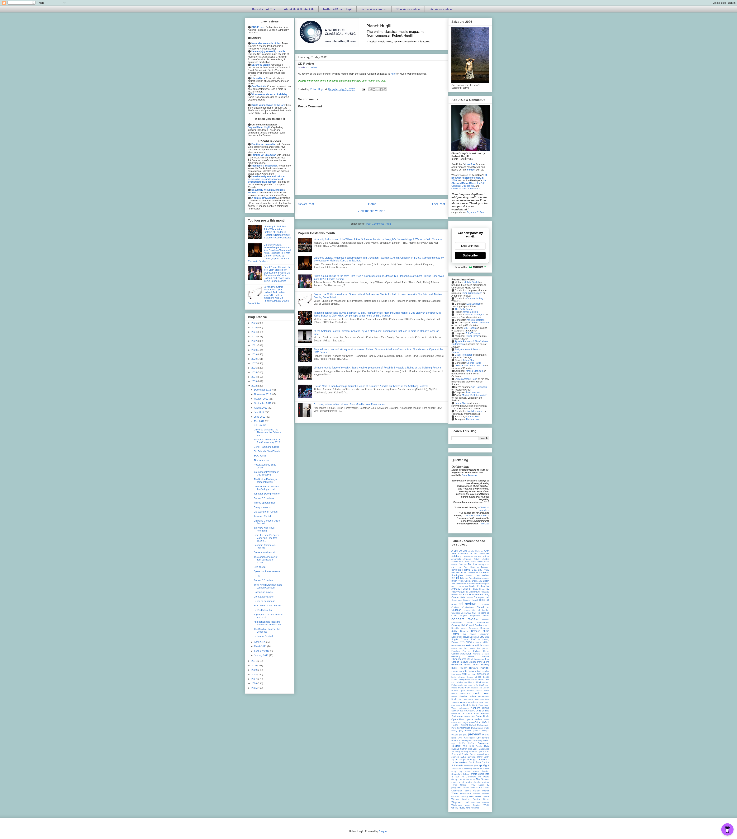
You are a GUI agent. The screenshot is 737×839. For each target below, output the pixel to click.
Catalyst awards (262, 507)
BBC (474, 570)
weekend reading (459, 796)
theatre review (481, 782)
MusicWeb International (476, 515)
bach (461, 562)
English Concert (460, 639)
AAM (486, 551)
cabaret (469, 597)
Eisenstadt (474, 637)
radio (453, 738)
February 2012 (262, 651)
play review (465, 730)
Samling (464, 751)
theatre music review (461, 782)
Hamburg (473, 668)
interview (468, 671)
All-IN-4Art (468, 556)
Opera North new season (267, 571)
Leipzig (461, 679)
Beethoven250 (475, 573)
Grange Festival (459, 662)
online (454, 713)
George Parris (473, 363)
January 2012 (261, 655)
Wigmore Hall (460, 802)
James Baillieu (470, 312)
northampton (463, 708)
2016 (254, 368)
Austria (486, 559)
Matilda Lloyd (473, 419)
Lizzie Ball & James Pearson (470, 365)
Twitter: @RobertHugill (337, 9)
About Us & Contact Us (299, 9)
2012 (254, 386)
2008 (254, 674)
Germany (455, 656)
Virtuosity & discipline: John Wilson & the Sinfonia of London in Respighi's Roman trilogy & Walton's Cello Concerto (378, 239)
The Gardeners (468, 777)
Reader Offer (474, 738)
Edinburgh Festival (460, 637)
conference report (462, 622)
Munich (486, 688)
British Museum (482, 578)
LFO (453, 682)
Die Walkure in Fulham (266, 511)
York (468, 808)
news (463, 702)
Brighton (464, 578)
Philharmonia (477, 728)
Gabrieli (455, 654)
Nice (481, 702)
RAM (459, 738)
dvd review (469, 634)
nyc (461, 711)
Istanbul (485, 671)
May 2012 (259, 421)
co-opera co (483, 613)
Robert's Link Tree (264, 9)
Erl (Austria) (483, 640)
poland (476, 731)
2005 (254, 688)
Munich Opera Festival (462, 691)
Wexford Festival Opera (475, 799)
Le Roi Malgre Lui (263, 610)
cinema (467, 610)
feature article (473, 645)
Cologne (463, 615)
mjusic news (476, 688)
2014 (254, 377)
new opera (468, 699)
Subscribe (470, 255)
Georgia (485, 654)
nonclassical (456, 705)
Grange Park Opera (479, 662)
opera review (474, 719)
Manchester (464, 687)
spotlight (484, 765)
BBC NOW (483, 570)
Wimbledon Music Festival (465, 805)
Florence (466, 651)
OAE (478, 710)
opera (469, 713)
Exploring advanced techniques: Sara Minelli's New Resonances (349, 404)
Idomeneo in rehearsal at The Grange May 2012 (267, 441)
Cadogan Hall (481, 597)
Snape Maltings (467, 759)
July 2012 (259, 412)
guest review (459, 668)
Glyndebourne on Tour (478, 659)
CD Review (260, 425)
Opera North (482, 716)
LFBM (486, 679)
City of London (480, 610)
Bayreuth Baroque (479, 567)
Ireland (478, 671)
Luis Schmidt (473, 303)
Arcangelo (456, 559)
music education (460, 693)
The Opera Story (467, 779)
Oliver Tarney (473, 336)
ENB (487, 637)
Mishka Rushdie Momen (474, 395)
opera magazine (466, 716)
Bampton (463, 564)
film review (469, 648)
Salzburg (455, 751)
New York (479, 699)
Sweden (485, 771)
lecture (470, 677)
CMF (474, 613)
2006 (254, 683)
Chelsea (455, 607)
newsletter (473, 702)
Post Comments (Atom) (379, 223)
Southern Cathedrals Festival (264, 546)
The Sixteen (482, 779)
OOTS (461, 713)
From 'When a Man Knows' (267, 605)
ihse (460, 671)
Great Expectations (263, 596)
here (393, 73)
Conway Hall (458, 625)
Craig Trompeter (463, 355)
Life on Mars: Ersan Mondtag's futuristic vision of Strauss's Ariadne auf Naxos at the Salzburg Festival (371, 386)
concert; (485, 620)
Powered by (461, 267)
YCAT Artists (260, 455)
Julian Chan (469, 360)
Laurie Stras (461, 403)
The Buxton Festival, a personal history (265, 480)
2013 (254, 381)
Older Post (437, 204)
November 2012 (263, 394)
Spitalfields (457, 765)
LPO (475, 685)
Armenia (467, 559)
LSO (481, 685)
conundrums (483, 622)
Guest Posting (481, 664)
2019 (254, 354)
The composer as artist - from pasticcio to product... (266, 560)
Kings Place (483, 674)
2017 (254, 363)
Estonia (454, 642)
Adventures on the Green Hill (473, 553)
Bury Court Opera (459, 586)
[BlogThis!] (374, 89)
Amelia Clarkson (474, 371)
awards (454, 562)
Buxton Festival (477, 586)
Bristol (472, 578)
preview (474, 734)
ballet (467, 561)
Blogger (383, 831)
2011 (254, 661)
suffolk (476, 771)
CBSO (482, 600)
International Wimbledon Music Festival (266, 473)
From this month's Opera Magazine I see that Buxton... (266, 538)
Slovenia (471, 757)
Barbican (473, 564)
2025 (254, 327)
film (460, 648)
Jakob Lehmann (474, 411)
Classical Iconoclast (483, 509)
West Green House (479, 796)
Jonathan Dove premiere (267, 493)
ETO (462, 642)
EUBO (469, 642)
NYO (466, 711)
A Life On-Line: (475, 551)
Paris (453, 728)
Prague (454, 735)
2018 (254, 359)
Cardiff (475, 600)
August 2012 (261, 407)
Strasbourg (467, 769)
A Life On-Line (459, 551)
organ (465, 722)
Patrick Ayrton (473, 392)
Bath (466, 567)
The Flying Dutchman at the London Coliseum (268, 586)
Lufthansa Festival (263, 636)
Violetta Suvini (471, 282)
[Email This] (370, 89)
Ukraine (473, 788)
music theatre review (463, 696)
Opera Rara (457, 719)
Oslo (471, 722)
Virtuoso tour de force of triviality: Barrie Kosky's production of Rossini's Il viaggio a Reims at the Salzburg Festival (377, 367)
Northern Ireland (480, 708)
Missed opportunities (264, 502)
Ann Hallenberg (479, 387)
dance (464, 628)
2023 (254, 336)
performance (463, 728)
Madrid (454, 688)
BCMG (464, 572)
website (485, 794)
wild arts (475, 802)
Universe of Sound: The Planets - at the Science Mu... (267, 432)
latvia (453, 677)
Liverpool (472, 682)
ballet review (477, 561)
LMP (479, 682)
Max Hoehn (470, 328)
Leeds (478, 677)
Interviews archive (441, 9)
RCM (465, 738)
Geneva (476, 654)
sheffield (455, 757)
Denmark (484, 628)
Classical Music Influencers (465, 188)
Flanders (455, 651)
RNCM (471, 743)
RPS (471, 746)
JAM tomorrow (261, 460)
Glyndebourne (458, 659)
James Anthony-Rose (466, 379)
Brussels (471, 583)
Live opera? (260, 567)
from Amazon (469, 475)
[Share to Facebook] (381, 89)
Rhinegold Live (482, 740)
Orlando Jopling (474, 298)
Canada (466, 600)
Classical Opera (459, 613)
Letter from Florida (474, 679)
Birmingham (457, 575)
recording (463, 740)
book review (482, 575)
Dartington (473, 628)
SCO (486, 751)
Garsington (466, 653)
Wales (454, 793)
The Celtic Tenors (464, 309)
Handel (484, 667)
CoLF (454, 615)
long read (468, 685)
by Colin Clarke (477, 589)
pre (460, 735)
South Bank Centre (479, 762)
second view (483, 754)
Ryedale (455, 749)
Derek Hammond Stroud (266, 447)
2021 (254, 345)
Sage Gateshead (481, 749)
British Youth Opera (460, 581)
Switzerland (456, 774)
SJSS (463, 757)
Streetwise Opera (481, 769)
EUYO (476, 642)
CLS (469, 613)
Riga (453, 743)
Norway (455, 711)
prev (465, 735)
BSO (477, 583)
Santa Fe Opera (476, 751)
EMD (482, 637)
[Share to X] (377, 89)
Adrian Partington (475, 314)
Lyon (487, 685)
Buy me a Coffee (475, 212)
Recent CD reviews (264, 498)
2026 (254, 323)
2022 (254, 341)
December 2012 (263, 389)
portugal (485, 731)
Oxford (477, 722)
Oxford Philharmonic (479, 725)
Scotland (456, 754)
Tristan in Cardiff (262, 516)
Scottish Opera (469, 754)
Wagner (485, 791)
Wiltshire (485, 802)
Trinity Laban (476, 785)
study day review (460, 771)
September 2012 (263, 403)
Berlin (486, 572)
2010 (254, 665)
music (486, 691)
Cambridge (456, 600)
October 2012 (261, 398)
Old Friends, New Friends (267, 451)
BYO (462, 597)
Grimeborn (457, 664)
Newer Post (306, 204)
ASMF (477, 559)
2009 (254, 670)
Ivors (458, 674)
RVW (486, 746)
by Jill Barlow (472, 592)
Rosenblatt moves (263, 592)
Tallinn (466, 774)
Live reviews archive (374, 9)
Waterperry (465, 793)
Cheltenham (467, 607)
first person (483, 648)
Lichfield (459, 682)
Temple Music (476, 774)
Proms (485, 734)
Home (372, 204)
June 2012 (260, 416)
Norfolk (467, 705)
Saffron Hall (466, 749)
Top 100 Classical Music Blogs (468, 184)
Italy (453, 674)
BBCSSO (455, 572)
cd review (312, 67)
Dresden (464, 631)
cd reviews (483, 604)
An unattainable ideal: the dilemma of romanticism (267, 623)
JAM (462, 674)
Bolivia (469, 575)
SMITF (480, 757)
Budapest (484, 584)
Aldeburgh (456, 556)
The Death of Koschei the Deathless (267, 630)
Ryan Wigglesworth (472, 293)
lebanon (461, 677)
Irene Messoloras (475, 320)
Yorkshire (474, 808)
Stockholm (456, 768)
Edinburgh (484, 634)
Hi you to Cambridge (264, 601)
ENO (473, 639)
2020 (254, 350)
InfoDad (485, 523)
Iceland (454, 671)
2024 (254, 332)
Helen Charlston (480, 322)
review (471, 740)
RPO (465, 746)
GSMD (467, 664)
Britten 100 (477, 581)
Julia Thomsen (473, 333)
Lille (466, 682)
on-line (485, 710)
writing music (458, 807)
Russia (479, 746)
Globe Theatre (478, 656)
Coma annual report (264, 552)
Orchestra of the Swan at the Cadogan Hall (266, 488)
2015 (254, 372)
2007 (254, 679)
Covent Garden (474, 625)
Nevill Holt (456, 699)
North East (477, 705)
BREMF (455, 578)
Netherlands (483, 696)
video (476, 790)
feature (461, 645)
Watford (476, 794)
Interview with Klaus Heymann (264, 529)
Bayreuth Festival (460, 570)
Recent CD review (263, 580)
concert (485, 615)
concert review (464, 619)
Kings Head (470, 674)
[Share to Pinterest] (385, 89)
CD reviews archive (408, 9)
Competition (474, 615)
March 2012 (260, 646)
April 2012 (259, 642)
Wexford (455, 799)
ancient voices (481, 556)
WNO (486, 805)
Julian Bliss (474, 416)
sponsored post (471, 766)
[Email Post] (363, 89)
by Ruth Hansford (469, 594)
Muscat (479, 691)
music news (481, 693)
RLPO (257, 576)
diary (454, 630)
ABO (453, 553)
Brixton (462, 583)
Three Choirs (458, 785)
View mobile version (371, 211)
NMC (487, 702)
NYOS (472, 711)
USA (480, 787)
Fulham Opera (481, 651)
